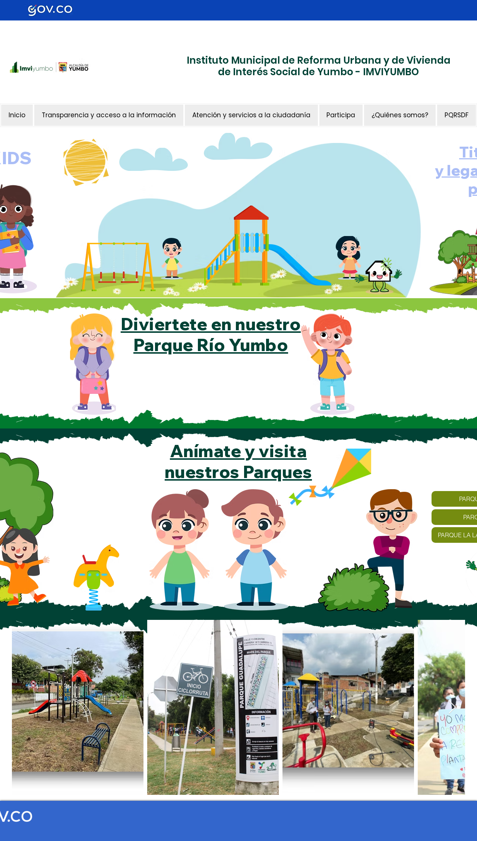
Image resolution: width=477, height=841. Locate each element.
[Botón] (154, 91)
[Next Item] (452, 707)
